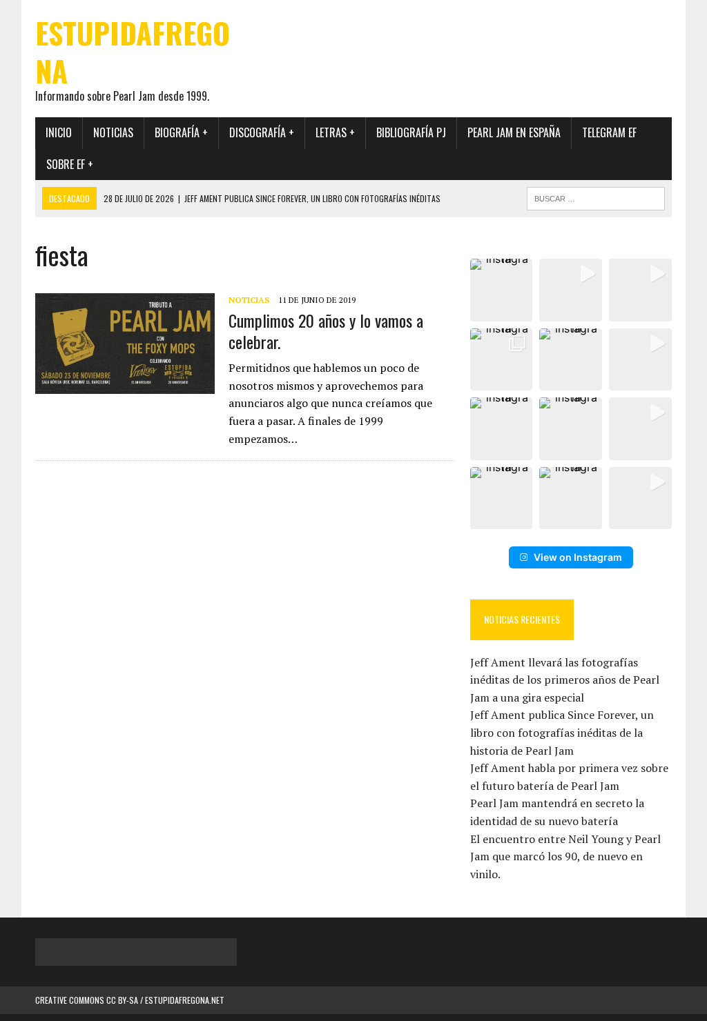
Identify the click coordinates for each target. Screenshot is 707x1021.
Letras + (335, 132)
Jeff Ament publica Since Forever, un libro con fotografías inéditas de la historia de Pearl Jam (562, 732)
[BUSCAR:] (596, 196)
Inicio (59, 132)
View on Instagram (578, 557)
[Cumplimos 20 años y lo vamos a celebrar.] (125, 384)
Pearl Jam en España (514, 132)
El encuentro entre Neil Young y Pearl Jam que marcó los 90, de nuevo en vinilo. (565, 856)
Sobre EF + (69, 164)
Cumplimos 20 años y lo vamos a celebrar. (326, 331)
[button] (501, 290)
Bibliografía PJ (411, 132)
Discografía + (261, 132)
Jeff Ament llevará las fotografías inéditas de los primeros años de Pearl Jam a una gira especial (564, 680)
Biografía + (181, 132)
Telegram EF (609, 132)
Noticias (113, 132)
